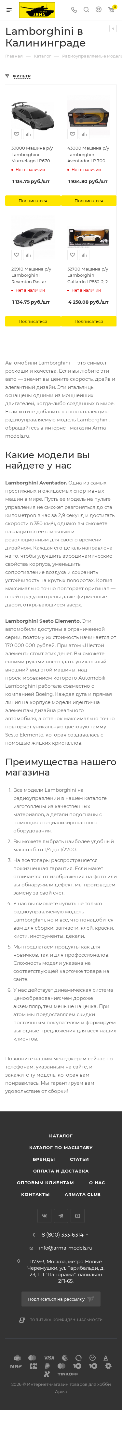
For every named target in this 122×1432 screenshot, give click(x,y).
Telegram (61, 1216)
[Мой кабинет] (99, 10)
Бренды (44, 1159)
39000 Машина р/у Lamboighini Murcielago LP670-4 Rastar (32, 154)
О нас (97, 1182)
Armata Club (83, 1194)
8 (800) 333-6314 (63, 1235)
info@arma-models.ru (65, 1248)
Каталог (61, 1135)
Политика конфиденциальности (66, 1320)
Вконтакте (44, 1216)
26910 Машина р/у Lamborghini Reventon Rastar (31, 275)
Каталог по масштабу (61, 1147)
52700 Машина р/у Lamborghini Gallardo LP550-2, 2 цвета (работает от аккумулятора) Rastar (87, 275)
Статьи (79, 1159)
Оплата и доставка (61, 1170)
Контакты (35, 1194)
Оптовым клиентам (45, 1182)
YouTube (78, 1216)
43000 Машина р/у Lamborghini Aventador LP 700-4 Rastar (88, 154)
